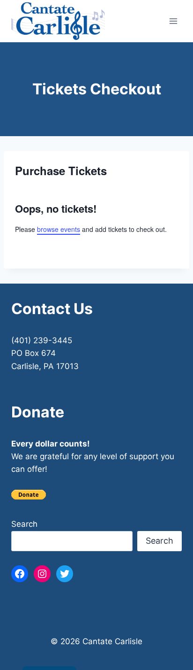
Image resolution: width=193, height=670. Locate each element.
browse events (58, 229)
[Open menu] (173, 21)
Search (24, 524)
